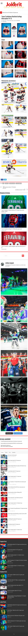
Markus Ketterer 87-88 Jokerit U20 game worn (10, 12)
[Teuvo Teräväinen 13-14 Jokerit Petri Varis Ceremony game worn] (4, 483)
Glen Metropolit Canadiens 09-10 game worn (15, 519)
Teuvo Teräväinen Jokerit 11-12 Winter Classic (15, 529)
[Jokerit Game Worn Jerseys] (14, 4)
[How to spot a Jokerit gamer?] (4, 457)
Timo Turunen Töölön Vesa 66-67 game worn (15, 574)
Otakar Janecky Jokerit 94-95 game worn (14, 460)
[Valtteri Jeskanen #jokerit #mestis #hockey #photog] (14, 418)
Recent (6, 452)
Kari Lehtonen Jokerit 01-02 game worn (14, 524)
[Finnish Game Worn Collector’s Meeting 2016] (4, 494)
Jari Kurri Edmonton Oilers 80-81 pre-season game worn (16, 487)
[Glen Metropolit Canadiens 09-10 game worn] (4, 520)
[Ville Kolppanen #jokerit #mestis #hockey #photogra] (14, 336)
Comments (13, 452)
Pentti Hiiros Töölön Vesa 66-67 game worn (15, 610)
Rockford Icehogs (12, 183)
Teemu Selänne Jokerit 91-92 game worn (14, 471)
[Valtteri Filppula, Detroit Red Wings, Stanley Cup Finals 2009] (4, 515)
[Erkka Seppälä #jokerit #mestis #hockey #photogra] (14, 281)
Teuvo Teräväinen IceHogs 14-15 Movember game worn (9, 187)
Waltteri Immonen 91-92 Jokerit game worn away (16, 621)
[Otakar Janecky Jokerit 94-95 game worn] (4, 462)
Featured (7, 183)
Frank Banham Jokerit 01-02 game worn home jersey (17, 544)
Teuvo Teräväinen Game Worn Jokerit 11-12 (15, 585)
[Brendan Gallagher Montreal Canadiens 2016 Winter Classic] (4, 467)
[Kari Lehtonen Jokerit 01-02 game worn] (4, 526)
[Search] (23, 256)
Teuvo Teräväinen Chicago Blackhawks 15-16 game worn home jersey (16, 596)
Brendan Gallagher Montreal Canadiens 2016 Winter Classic (17, 465)
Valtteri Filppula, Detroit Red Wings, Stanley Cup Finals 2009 (17, 513)
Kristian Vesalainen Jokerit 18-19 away (14, 590)
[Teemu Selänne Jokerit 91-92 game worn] (4, 473)
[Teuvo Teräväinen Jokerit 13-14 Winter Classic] (4, 504)
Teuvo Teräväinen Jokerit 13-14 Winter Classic (15, 503)
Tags (9, 452)
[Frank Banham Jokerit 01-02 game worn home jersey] (3, 546)
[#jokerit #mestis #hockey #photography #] (14, 309)
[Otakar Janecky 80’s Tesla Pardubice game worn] (4, 499)
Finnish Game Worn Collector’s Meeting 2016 (15, 492)
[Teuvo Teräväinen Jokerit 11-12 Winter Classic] (4, 531)
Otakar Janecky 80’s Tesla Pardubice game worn (15, 497)
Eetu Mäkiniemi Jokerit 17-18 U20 (20, 189)
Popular (2, 452)
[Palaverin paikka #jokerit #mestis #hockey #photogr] (14, 390)
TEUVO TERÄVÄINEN (17, 20)
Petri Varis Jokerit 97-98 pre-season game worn (16, 580)
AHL (3, 183)
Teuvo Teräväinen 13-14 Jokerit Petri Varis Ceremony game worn (17, 561)
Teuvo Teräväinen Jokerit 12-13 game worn (14, 476)
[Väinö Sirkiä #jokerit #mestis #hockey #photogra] (14, 363)
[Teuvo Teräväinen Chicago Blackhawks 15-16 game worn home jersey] (4, 510)
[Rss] (13, 634)
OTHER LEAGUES (11, 20)
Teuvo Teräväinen (18, 183)
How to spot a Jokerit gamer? (12, 455)
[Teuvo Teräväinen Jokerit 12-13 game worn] (4, 478)
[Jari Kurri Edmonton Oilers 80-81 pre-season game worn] (4, 488)
